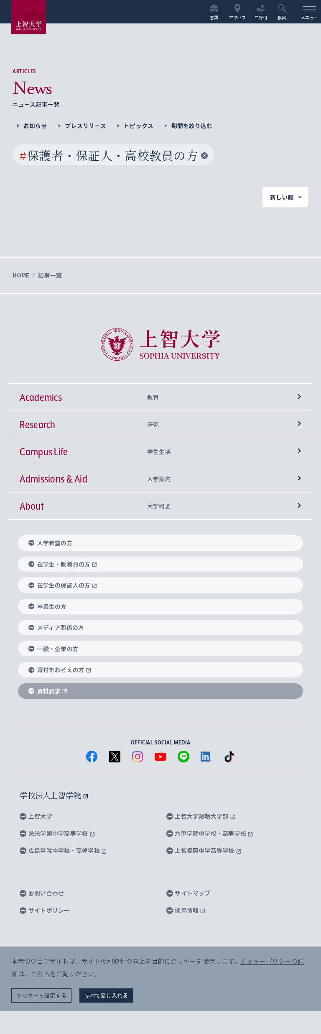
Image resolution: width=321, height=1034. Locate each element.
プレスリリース (85, 125)
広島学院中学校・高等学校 (64, 850)
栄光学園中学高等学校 (58, 833)
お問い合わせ (46, 893)
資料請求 (49, 691)
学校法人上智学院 (51, 795)
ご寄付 (261, 17)
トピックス (138, 125)
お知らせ (35, 125)
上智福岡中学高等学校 (205, 850)
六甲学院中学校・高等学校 (211, 833)
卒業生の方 (52, 606)
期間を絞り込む (191, 125)
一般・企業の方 (58, 648)
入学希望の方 (55, 543)
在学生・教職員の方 (64, 564)
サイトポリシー (49, 910)
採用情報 (187, 910)
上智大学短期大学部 (202, 816)
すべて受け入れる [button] (106, 995)
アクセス (237, 17)
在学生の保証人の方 (64, 585)
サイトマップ (192, 893)
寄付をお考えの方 (61, 669)
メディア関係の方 (60, 627)
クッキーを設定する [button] (41, 995)
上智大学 (40, 816)
